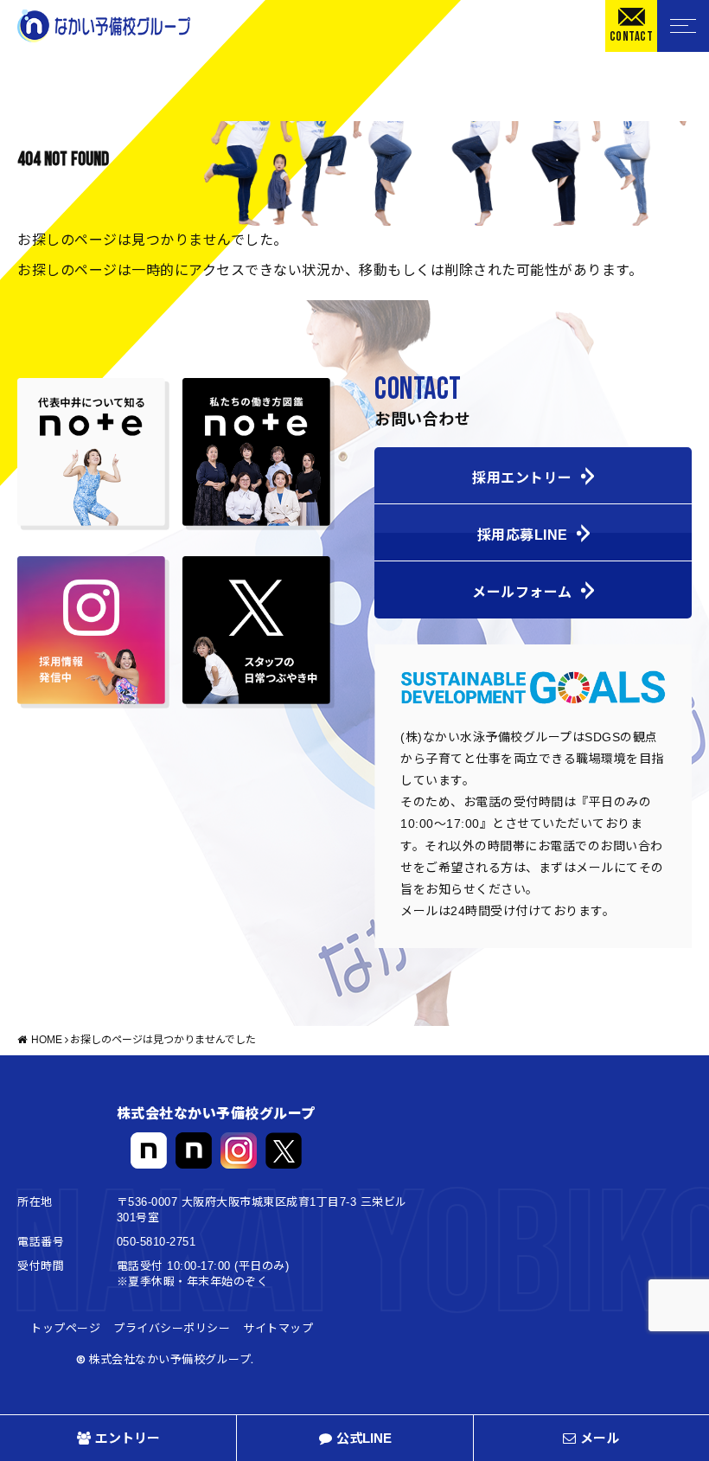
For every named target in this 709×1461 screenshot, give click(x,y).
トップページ (65, 1329)
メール (599, 1438)
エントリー (127, 1438)
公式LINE (364, 1438)
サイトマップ (278, 1329)
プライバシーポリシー (171, 1329)
